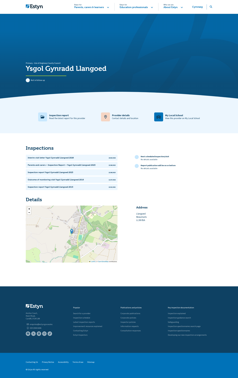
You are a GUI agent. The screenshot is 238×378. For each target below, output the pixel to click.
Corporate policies (128, 317)
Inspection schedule (81, 317)
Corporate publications (130, 313)
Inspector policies (128, 322)
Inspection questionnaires (179, 330)
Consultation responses (130, 330)
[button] (91, 7)
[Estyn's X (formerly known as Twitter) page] (33, 333)
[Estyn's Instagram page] (44, 333)
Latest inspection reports (84, 322)
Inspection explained (177, 313)
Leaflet (92, 261)
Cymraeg (197, 6)
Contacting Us (32, 362)
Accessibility (63, 362)
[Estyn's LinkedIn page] (39, 333)
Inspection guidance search (179, 317)
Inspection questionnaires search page (184, 326)
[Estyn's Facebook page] (28, 333)
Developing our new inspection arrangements (187, 335)
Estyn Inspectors (80, 335)
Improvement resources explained (87, 326)
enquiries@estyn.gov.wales (41, 324)
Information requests (129, 326)
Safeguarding (173, 322)
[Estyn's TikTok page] (50, 333)
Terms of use (78, 362)
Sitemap (90, 362)
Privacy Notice (48, 362)
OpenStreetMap (103, 261)
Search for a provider (81, 313)
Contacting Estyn (80, 330)
